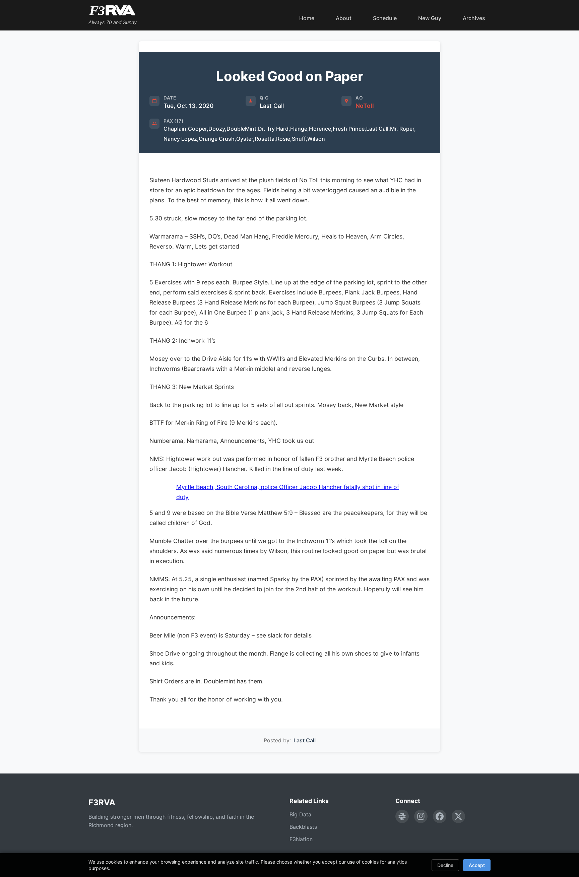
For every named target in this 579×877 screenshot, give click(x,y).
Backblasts (303, 826)
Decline (445, 865)
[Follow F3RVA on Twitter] (458, 816)
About (343, 18)
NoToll (365, 105)
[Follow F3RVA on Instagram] (421, 816)
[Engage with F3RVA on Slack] (402, 816)
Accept (477, 865)
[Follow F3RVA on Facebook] (439, 816)
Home (306, 18)
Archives (474, 18)
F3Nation (301, 839)
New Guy (429, 18)
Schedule (385, 18)
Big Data (300, 814)
